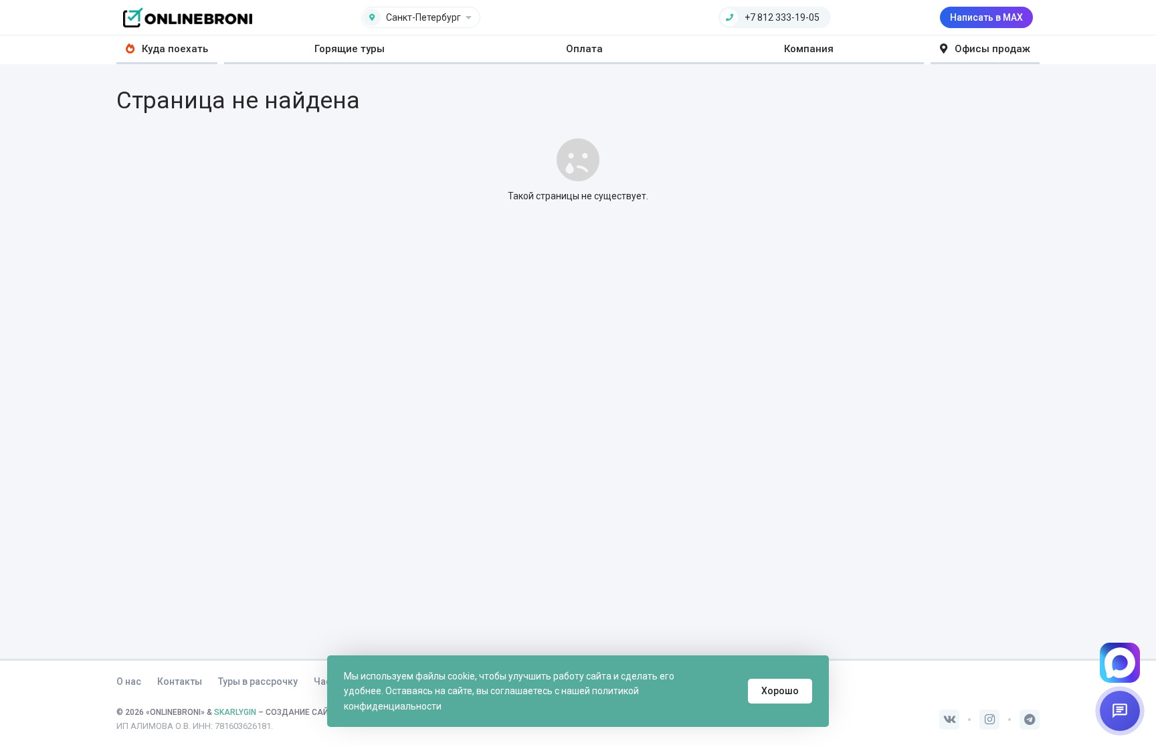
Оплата (584, 49)
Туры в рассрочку (258, 681)
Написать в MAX (986, 17)
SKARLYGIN (235, 712)
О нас (128, 681)
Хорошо (780, 690)
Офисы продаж (991, 49)
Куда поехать (173, 49)
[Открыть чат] (1120, 711)
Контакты (179, 681)
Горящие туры (349, 49)
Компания (809, 49)
